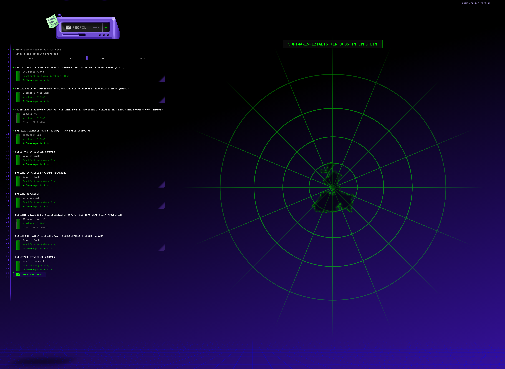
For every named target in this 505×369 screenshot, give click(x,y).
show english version (476, 2)
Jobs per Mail (32, 274)
